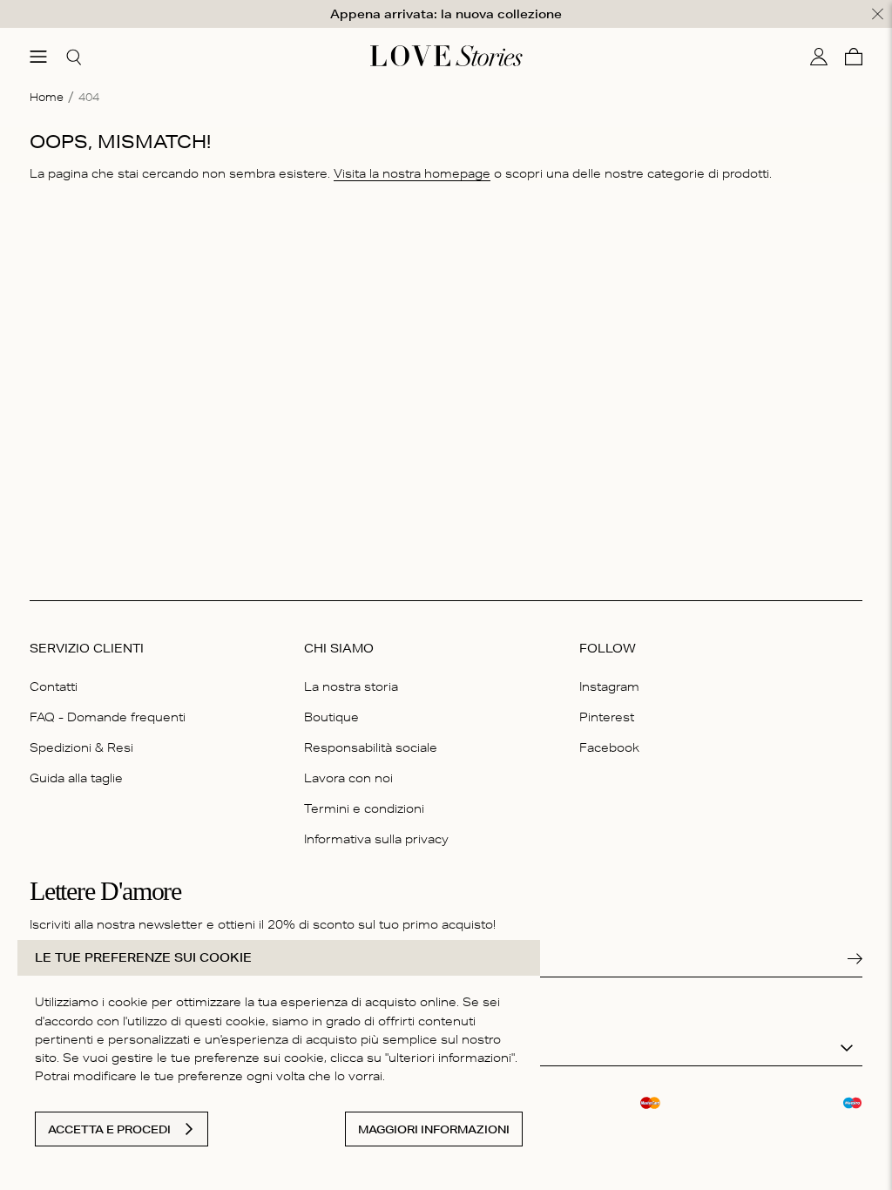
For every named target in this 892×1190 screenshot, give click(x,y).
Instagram (609, 686)
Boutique (331, 717)
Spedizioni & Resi (81, 747)
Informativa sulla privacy (376, 839)
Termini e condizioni (364, 808)
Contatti (54, 686)
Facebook (609, 747)
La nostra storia (351, 686)
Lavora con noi (348, 778)
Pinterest (606, 717)
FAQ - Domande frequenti (108, 717)
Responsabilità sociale (370, 747)
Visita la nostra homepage (412, 173)
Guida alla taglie (76, 778)
